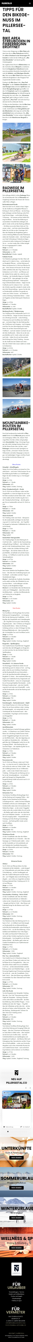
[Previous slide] (26, 1088)
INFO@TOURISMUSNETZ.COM (15, 1323)
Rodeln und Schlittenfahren (16, 1294)
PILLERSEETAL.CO (7, 3)
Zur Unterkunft (26, 1127)
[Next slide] (30, 1088)
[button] (29, 3)
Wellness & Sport (16, 1301)
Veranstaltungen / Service (16, 1292)
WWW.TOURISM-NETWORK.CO (15, 1325)
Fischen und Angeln (16, 1296)
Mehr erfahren (16, 1158)
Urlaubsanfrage (16, 1298)
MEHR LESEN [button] (16, 132)
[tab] (12, 1106)
